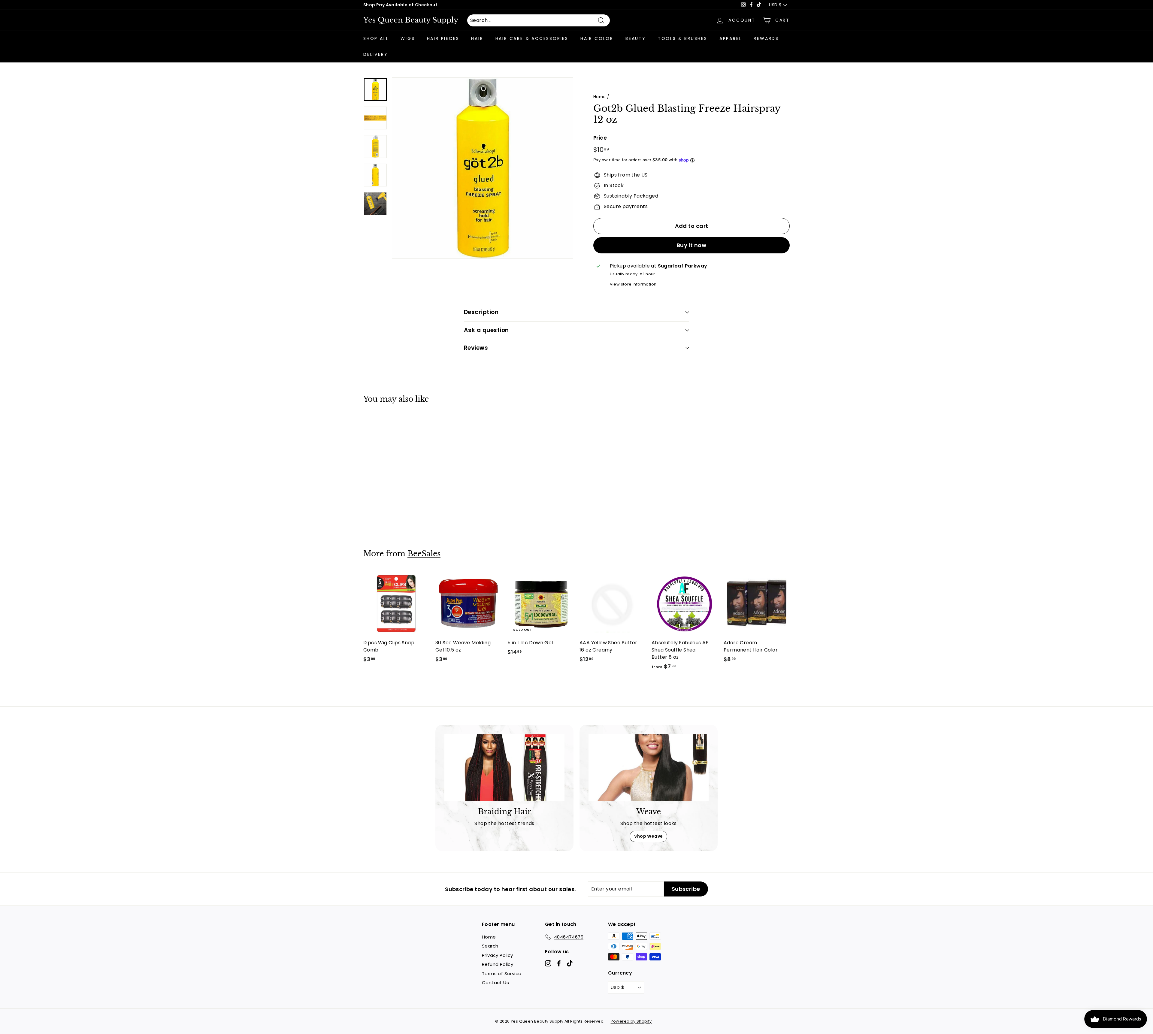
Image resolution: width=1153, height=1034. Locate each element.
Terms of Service (501, 973)
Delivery (375, 54)
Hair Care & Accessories (531, 38)
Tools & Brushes (682, 38)
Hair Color (596, 38)
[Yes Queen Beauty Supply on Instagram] (548, 963)
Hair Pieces (443, 38)
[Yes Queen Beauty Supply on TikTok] (570, 963)
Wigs (408, 38)
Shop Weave (648, 836)
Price (600, 137)
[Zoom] (482, 168)
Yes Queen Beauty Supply (410, 20)
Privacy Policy (497, 955)
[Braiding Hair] (504, 767)
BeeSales (423, 553)
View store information (633, 284)
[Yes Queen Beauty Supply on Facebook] (559, 963)
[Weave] (649, 767)
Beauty (635, 38)
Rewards (766, 38)
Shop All (376, 38)
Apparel (730, 38)
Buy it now (692, 245)
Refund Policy (497, 964)
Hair (477, 38)
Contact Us (495, 982)
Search (490, 946)
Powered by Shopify (631, 1021)
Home (599, 97)
